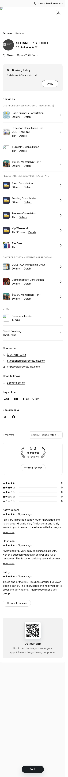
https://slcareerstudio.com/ (23, 366)
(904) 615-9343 (54, 3)
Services (7, 33)
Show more (8, 532)
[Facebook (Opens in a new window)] (13, 416)
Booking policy (16, 382)
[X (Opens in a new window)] (5, 416)
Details (28, 116)
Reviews (20, 33)
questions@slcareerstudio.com (26, 360)
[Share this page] (58, 12)
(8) (36, 47)
